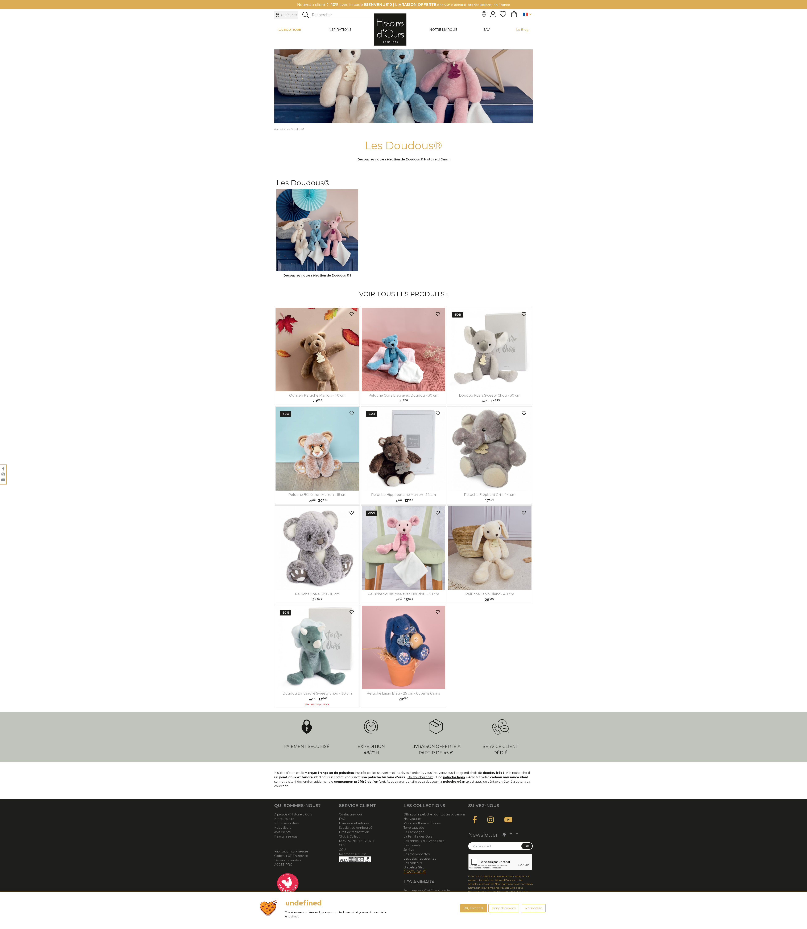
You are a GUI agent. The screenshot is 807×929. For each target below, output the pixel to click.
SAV (487, 30)
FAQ (342, 819)
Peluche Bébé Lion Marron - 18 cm (317, 495)
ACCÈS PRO (283, 865)
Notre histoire (284, 819)
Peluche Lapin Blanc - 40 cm (489, 594)
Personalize (533, 908)
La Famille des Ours (418, 836)
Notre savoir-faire (286, 823)
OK (527, 846)
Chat (427, 890)
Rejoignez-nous (285, 836)
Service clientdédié (500, 749)
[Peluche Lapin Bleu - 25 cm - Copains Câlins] (403, 647)
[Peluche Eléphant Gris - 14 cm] (489, 449)
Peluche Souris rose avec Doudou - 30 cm (403, 594)
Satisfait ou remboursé (355, 828)
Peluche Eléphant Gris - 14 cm (489, 495)
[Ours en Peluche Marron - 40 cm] (317, 349)
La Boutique (289, 30)
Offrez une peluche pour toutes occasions (434, 814)
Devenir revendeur (288, 860)
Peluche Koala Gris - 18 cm (317, 594)
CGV (342, 845)
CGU (342, 850)
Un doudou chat (420, 777)
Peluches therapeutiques (422, 823)
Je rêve (409, 850)
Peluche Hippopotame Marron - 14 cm (403, 495)
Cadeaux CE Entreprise (291, 856)
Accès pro (289, 15)
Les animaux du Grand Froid (424, 841)
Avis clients (282, 832)
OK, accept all (474, 908)
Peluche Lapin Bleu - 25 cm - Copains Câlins (403, 693)
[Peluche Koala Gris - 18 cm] (317, 548)
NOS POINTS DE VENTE (357, 841)
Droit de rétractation (354, 832)
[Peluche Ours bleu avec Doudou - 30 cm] (403, 349)
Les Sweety (412, 845)
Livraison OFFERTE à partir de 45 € (435, 749)
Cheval (435, 890)
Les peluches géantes (420, 858)
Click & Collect (349, 836)
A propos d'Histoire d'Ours (293, 814)
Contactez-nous (351, 814)
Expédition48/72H (371, 749)
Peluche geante (413, 890)
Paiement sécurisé (307, 746)
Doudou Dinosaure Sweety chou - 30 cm (317, 693)
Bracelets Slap (414, 867)
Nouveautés (412, 819)
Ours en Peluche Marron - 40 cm (317, 395)
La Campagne (414, 832)
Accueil (278, 129)
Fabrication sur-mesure (291, 851)
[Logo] (390, 29)
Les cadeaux (413, 863)
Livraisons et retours (354, 823)
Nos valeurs (282, 828)
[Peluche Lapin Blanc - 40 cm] (489, 548)
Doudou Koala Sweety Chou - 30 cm (489, 395)
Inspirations (339, 30)
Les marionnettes (417, 854)
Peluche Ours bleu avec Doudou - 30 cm (403, 395)
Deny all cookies (504, 908)
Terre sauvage (414, 828)
